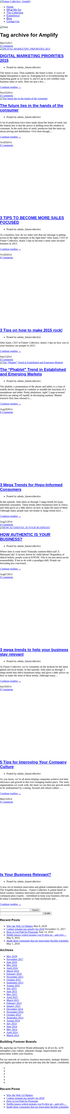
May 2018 (12, 956)
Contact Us (13, 21)
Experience (13, 15)
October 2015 (14, 979)
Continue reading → (10, 87)
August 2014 (13, 1020)
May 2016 (12, 965)
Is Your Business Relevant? (25, 874)
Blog (9, 18)
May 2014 (12, 1029)
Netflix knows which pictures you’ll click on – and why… (36, 935)
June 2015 (12, 991)
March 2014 (13, 1035)
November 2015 (15, 976)
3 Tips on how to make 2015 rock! (31, 330)
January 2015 (13, 1006)
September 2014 (15, 1017)
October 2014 (14, 1014)
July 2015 (12, 988)
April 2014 (12, 1032)
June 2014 (12, 1026)
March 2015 (13, 1000)
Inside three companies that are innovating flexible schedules (38, 940)
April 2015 (12, 997)
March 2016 (13, 971)
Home (10, 7)
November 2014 (15, 1012)
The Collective (15, 12)
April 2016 (12, 968)
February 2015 (14, 1003)
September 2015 (15, 982)
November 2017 (15, 959)
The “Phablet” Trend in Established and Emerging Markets (33, 371)
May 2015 (12, 994)
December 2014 (15, 1009)
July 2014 (12, 1023)
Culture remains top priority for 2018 (25, 929)
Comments (6, 46)
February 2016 (14, 974)
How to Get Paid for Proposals (22, 932)
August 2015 (13, 985)
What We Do (14, 9)
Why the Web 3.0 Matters (20, 926)
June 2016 (12, 962)
